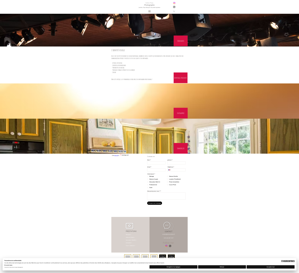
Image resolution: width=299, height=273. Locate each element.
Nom (149, 160)
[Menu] (149, 11)
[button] (174, 11)
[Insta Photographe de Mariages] (174, 7)
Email (149, 167)
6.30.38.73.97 (169, 238)
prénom (169, 160)
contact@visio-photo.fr (168, 234)
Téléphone (170, 167)
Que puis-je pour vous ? (154, 191)
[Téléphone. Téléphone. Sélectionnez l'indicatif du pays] (169, 170)
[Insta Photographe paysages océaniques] (174, 3)
